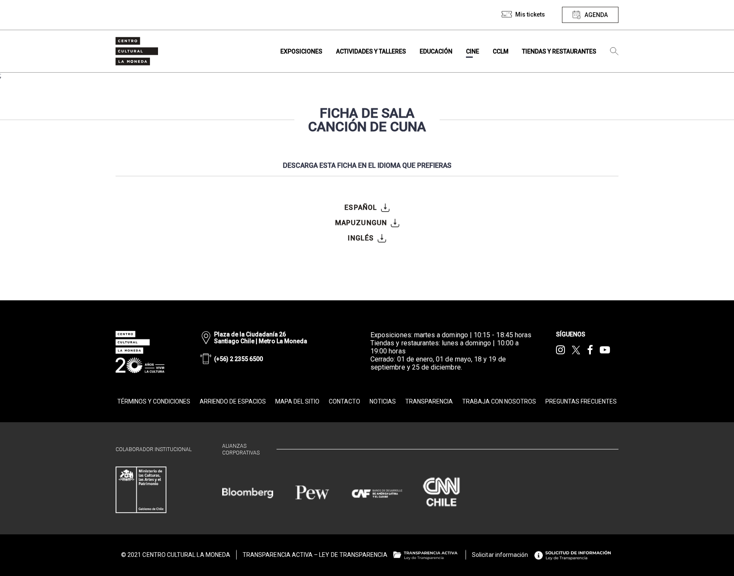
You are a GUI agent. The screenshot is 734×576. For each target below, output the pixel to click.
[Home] (137, 51)
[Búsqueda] (614, 51)
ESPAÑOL (360, 207)
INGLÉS (361, 238)
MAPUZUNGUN (361, 223)
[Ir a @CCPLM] (560, 350)
